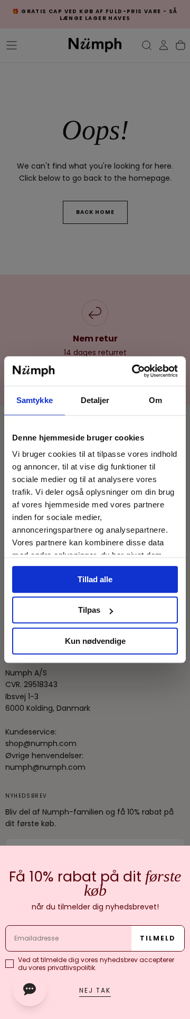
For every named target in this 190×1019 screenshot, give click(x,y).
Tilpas (89, 609)
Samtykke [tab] (34, 400)
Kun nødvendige (95, 640)
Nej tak (95, 990)
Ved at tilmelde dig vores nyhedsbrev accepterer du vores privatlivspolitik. (96, 964)
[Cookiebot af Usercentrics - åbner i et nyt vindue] (134, 371)
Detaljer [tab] (95, 400)
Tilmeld (158, 938)
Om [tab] (155, 400)
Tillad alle (95, 579)
